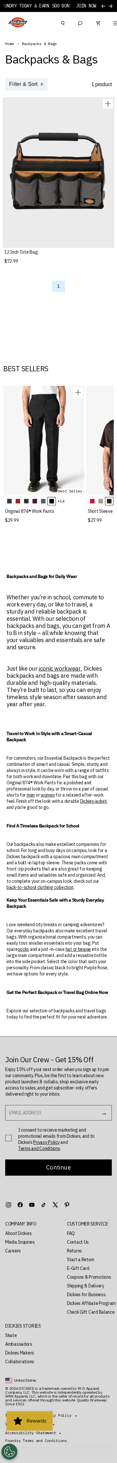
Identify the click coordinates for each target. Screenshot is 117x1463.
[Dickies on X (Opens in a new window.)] (55, 1205)
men (31, 795)
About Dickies (18, 1233)
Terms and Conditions (39, 1148)
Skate (11, 1335)
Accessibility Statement (30, 1433)
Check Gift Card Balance (91, 1312)
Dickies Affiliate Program (91, 1303)
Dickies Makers (19, 1353)
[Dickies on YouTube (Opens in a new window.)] (32, 1205)
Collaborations (19, 1362)
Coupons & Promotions (89, 1277)
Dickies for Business (86, 1294)
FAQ (71, 1233)
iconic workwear (60, 668)
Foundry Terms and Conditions (36, 1441)
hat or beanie (78, 949)
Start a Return (80, 1259)
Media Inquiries (20, 1242)
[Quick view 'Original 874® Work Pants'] (78, 392)
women (48, 795)
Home (9, 44)
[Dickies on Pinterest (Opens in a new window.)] (67, 1205)
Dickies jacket (93, 801)
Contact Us (78, 1242)
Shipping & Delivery (85, 1286)
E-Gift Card (78, 1268)
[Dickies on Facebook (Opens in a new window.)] (20, 1205)
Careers (13, 1251)
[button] (29, 1224)
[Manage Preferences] (9, 1452)
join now (86, 6)
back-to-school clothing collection (39, 887)
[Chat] (80, 22)
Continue (58, 1167)
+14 (61, 501)
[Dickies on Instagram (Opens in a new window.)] (8, 1205)
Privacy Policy (46, 1142)
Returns (74, 1251)
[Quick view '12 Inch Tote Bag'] (108, 104)
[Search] (63, 22)
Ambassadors (18, 1344)
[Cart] (98, 22)
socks (23, 949)
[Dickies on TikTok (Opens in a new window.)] (43, 1205)
